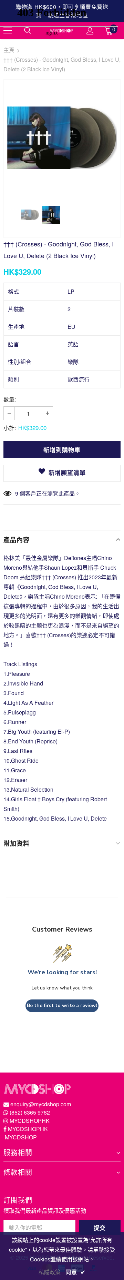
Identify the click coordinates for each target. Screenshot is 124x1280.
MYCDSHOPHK (30, 1121)
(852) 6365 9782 (30, 1112)
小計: (9, 428)
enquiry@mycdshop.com (40, 1104)
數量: (9, 399)
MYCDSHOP (21, 1137)
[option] (62, 138)
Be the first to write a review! (62, 1005)
